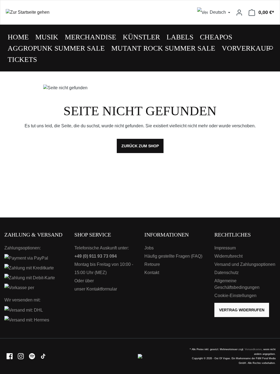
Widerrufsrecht (228, 256)
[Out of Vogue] (140, 356)
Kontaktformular (101, 289)
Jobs (149, 248)
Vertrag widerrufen (241, 310)
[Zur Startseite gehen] (70, 12)
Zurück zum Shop (140, 146)
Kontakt (151, 272)
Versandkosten (253, 349)
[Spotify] (32, 356)
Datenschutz (226, 272)
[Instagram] (21, 356)
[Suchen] (270, 48)
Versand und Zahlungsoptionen (244, 264)
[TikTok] (43, 356)
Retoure (152, 264)
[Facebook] (10, 356)
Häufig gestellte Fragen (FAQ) (173, 256)
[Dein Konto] (239, 12)
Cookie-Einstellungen (235, 295)
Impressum (225, 248)
